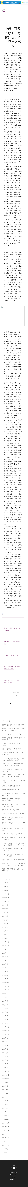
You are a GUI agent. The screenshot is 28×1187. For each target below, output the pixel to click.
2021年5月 (5, 1097)
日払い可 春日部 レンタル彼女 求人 (13, 860)
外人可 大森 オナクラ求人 (12, 655)
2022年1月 (5, 1067)
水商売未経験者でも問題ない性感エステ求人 (13, 770)
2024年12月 (5, 938)
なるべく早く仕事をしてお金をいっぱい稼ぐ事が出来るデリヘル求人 (15, 703)
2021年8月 (5, 1086)
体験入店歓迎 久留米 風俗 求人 (11, 786)
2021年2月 (5, 1108)
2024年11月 (5, 942)
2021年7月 (5, 1090)
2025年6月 (5, 916)
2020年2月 (5, 1152)
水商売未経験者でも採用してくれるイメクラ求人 (13, 753)
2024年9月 (5, 949)
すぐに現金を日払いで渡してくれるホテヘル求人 (13, 794)
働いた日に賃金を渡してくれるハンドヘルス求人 (13, 838)
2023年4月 (5, 1012)
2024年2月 (5, 975)
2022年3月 (5, 1060)
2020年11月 (5, 1119)
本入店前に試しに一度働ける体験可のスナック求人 (13, 818)
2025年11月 (5, 898)
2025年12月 (5, 894)
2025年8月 (5, 909)
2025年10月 (5, 901)
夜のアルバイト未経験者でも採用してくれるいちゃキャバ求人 (13, 764)
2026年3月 (5, 883)
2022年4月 (5, 1056)
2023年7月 (5, 1001)
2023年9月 (5, 994)
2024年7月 (5, 957)
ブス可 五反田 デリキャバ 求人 (11, 734)
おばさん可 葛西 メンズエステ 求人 (13, 813)
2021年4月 (5, 1101)
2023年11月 (5, 986)
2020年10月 (5, 1123)
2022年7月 (5, 1045)
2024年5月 (5, 964)
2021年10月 (5, 1079)
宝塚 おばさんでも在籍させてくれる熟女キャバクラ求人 (10, 703)
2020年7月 (5, 1134)
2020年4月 (5, 1145)
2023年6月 (5, 1005)
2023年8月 (5, 997)
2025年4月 (5, 923)
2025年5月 (5, 920)
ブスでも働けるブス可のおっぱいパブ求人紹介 (13, 849)
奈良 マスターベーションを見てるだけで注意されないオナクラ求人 (13, 864)
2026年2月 (5, 886)
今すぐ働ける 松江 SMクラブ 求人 (12, 834)
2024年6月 (5, 960)
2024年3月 (5, 971)
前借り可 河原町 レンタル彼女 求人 (13, 725)
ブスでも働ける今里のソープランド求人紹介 (13, 739)
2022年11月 (5, 1031)
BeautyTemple (13, 1177)
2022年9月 (5, 1038)
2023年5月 (5, 1008)
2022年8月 (5, 1042)
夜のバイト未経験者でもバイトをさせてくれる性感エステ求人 (13, 759)
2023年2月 (5, 1019)
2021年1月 (5, 1112)
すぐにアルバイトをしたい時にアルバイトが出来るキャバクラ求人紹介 (13, 844)
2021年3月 (5, 1104)
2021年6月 (5, 1093)
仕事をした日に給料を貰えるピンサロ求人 (13, 744)
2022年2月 (5, 1064)
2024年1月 (5, 979)
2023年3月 (5, 1016)
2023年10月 (5, 990)
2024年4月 (5, 968)
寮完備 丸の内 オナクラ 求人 (11, 810)
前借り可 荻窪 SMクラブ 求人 (11, 789)
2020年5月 (5, 1141)
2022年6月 (5, 1049)
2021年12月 (5, 1071)
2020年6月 (5, 1138)
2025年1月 (5, 934)
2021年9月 (5, 1082)
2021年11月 (5, 1075)
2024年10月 (5, 946)
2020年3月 (5, 1149)
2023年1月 (5, 1023)
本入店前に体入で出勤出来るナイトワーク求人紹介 (13, 800)
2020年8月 (5, 1130)
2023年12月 (5, 983)
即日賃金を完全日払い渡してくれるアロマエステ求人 (13, 805)
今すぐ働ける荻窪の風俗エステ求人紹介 (13, 829)
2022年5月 (5, 1053)
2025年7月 (5, 912)
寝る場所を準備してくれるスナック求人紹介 (13, 870)
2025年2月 (5, 931)
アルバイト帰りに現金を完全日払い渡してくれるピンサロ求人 (13, 775)
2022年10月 (5, 1034)
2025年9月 (5, 905)
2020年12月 (5, 1115)
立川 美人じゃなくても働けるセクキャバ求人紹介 (13, 855)
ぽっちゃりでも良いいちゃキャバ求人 (13, 824)
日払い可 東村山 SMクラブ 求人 (12, 749)
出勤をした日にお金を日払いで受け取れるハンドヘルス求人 (13, 729)
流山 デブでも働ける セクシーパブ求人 (13, 781)
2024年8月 (5, 953)
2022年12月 (5, 1027)
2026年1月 (5, 890)
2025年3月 (5, 927)
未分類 (12, 23)
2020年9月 (5, 1127)
